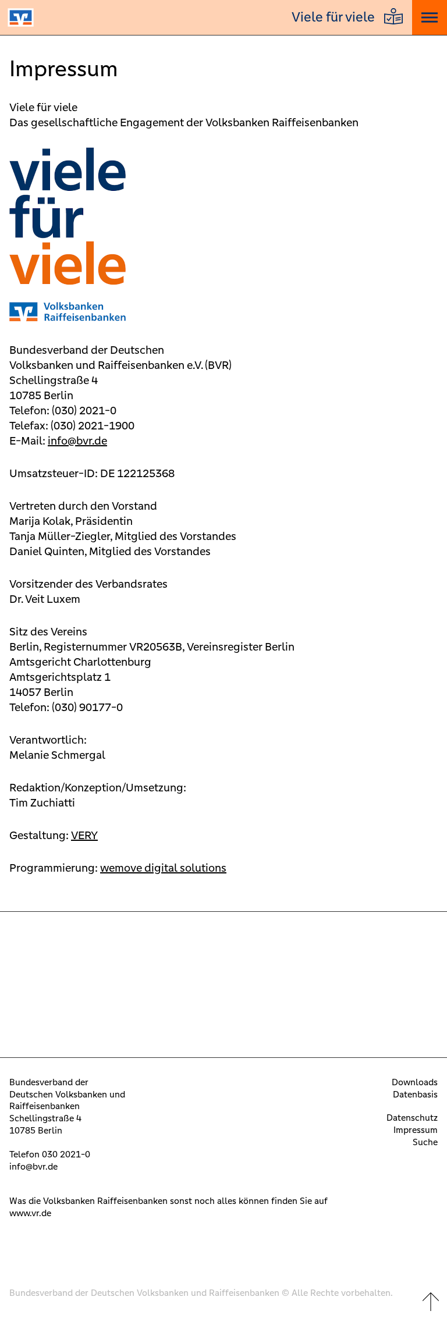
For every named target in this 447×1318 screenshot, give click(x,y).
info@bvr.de (77, 440)
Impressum (415, 1129)
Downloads (415, 1082)
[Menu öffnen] (429, 17)
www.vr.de (30, 1212)
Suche (425, 1142)
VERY (84, 835)
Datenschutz (412, 1117)
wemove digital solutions (163, 868)
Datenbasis (415, 1094)
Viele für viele (333, 17)
